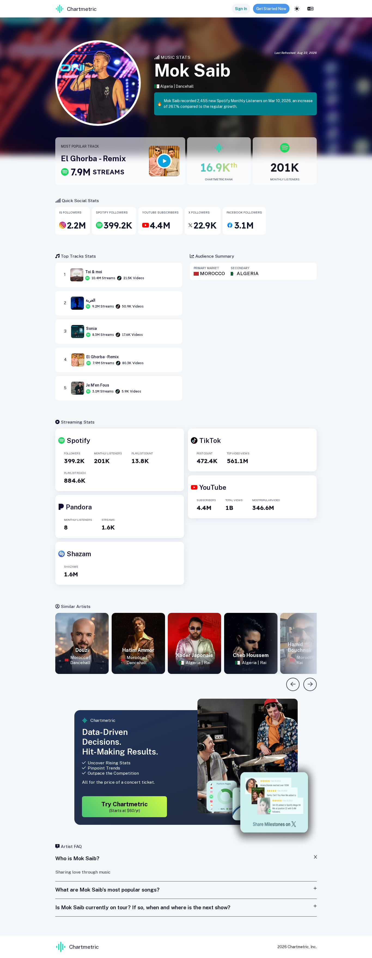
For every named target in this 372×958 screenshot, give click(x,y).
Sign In (241, 9)
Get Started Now (271, 9)
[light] (297, 8)
